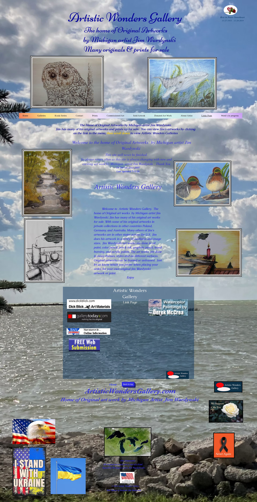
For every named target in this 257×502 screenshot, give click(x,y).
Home (113, 384)
